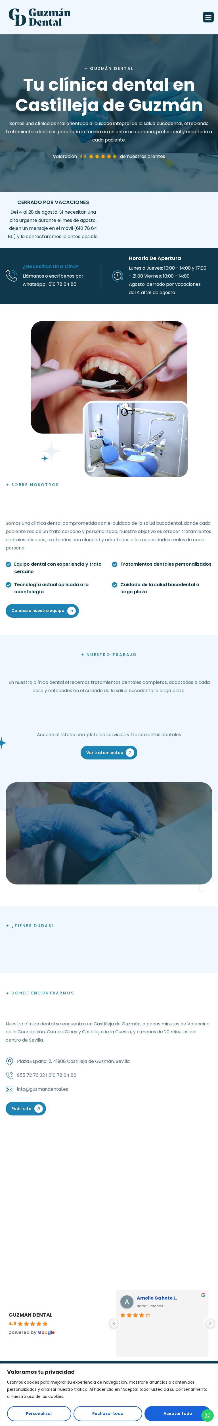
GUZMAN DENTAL (31, 1314)
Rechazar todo (107, 1413)
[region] (109, 1394)
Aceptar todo (178, 1413)
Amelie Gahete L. (157, 1298)
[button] (208, 17)
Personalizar (39, 1413)
